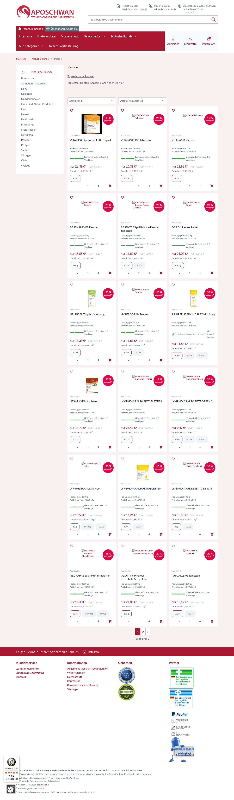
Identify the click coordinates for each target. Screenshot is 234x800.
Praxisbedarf (92, 36)
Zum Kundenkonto (27, 668)
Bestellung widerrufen (30, 672)
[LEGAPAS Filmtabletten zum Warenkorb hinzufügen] (110, 447)
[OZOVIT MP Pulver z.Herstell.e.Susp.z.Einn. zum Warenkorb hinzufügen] (161, 621)
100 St (127, 265)
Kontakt (21, 676)
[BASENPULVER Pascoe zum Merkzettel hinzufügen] (71, 197)
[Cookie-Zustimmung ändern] (11, 789)
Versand (45, 784)
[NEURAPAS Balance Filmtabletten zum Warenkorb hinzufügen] (110, 621)
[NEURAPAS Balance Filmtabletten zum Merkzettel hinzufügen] (71, 546)
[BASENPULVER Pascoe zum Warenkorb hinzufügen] (110, 273)
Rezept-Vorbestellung (63, 46)
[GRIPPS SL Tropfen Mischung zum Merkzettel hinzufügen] (71, 284)
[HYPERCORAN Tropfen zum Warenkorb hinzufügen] (161, 360)
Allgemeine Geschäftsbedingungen (87, 668)
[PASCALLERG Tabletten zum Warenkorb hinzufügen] (211, 621)
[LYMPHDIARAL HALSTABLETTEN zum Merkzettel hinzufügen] (122, 458)
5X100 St (89, 613)
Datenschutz (74, 676)
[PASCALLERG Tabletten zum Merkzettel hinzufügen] (173, 546)
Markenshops (70, 36)
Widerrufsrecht (76, 672)
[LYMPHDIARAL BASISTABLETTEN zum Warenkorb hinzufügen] (161, 447)
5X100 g (87, 526)
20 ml (126, 352)
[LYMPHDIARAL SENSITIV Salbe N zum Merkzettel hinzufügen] (173, 458)
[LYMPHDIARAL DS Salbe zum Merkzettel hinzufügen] (71, 458)
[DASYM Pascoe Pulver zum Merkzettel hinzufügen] (173, 197)
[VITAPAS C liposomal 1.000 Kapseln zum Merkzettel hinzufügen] (71, 110)
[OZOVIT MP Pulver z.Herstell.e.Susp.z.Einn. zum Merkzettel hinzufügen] (122, 546)
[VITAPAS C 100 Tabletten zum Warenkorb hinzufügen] (161, 186)
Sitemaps (72, 689)
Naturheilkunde (121, 36)
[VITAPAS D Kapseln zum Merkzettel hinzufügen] (173, 110)
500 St (190, 613)
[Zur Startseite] (45, 12)
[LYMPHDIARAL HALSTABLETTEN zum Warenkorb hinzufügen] (161, 534)
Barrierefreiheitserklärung (82, 684)
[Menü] (17, 758)
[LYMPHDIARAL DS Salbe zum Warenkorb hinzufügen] (110, 534)
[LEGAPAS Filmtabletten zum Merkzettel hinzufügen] (71, 371)
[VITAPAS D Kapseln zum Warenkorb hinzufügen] (211, 186)
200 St (139, 265)
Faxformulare (46, 36)
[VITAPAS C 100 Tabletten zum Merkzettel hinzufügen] (122, 110)
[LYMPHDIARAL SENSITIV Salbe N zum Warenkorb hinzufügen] (211, 534)
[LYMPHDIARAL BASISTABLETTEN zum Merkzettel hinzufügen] (122, 371)
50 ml (138, 352)
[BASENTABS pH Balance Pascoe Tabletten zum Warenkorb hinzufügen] (161, 273)
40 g (75, 526)
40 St (126, 526)
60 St (75, 613)
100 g (100, 526)
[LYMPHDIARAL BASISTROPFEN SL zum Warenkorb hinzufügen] (211, 447)
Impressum (73, 680)
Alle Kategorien (29, 46)
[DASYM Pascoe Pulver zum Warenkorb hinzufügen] (211, 273)
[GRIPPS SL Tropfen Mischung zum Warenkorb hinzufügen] (110, 360)
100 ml (202, 355)
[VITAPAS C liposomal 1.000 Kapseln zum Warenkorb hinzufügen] (110, 186)
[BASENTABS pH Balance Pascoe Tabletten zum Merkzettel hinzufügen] (122, 197)
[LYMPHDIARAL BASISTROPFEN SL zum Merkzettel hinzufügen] (173, 371)
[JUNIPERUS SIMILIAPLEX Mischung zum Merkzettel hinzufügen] (173, 284)
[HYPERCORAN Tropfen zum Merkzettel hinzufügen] (122, 284)
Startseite (25, 36)
